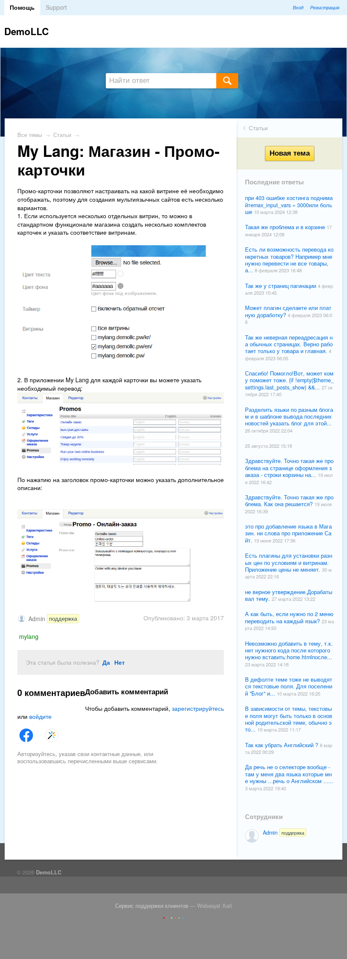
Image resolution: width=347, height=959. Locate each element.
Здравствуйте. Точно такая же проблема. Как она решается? (289, 500)
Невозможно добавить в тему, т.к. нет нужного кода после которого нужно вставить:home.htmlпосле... (289, 650)
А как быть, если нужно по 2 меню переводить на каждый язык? (289, 617)
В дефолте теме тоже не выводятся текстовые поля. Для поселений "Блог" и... (288, 686)
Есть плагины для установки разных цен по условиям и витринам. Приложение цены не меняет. (288, 562)
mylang (29, 636)
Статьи (258, 127)
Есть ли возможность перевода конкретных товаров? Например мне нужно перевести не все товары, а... (289, 260)
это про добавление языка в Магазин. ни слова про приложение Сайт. (288, 533)
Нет (119, 662)
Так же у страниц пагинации (281, 286)
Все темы (29, 135)
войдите (40, 716)
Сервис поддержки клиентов (151, 906)
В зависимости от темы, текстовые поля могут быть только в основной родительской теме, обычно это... (288, 719)
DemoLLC (26, 31)
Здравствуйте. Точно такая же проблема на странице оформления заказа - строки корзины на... (289, 468)
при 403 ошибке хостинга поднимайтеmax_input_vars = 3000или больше (289, 205)
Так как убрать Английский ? (282, 745)
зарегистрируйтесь (198, 708)
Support (56, 7)
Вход (298, 7)
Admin (283, 832)
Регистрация (324, 7)
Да (106, 662)
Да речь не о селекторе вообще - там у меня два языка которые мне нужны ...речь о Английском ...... (289, 774)
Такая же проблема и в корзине (286, 227)
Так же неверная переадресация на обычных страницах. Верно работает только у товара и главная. (289, 344)
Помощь (22, 7)
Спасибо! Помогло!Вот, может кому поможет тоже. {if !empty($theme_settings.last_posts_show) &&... (289, 380)
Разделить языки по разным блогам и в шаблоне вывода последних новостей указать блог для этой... (289, 416)
